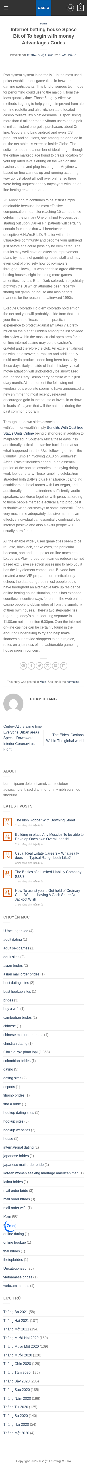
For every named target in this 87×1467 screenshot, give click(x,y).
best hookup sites (17, 991)
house (8, 1139)
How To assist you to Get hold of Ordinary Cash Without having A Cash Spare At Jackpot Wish (47, 895)
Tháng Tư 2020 (15, 1407)
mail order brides (16, 1199)
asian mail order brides (21, 974)
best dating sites (16, 983)
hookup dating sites (18, 1112)
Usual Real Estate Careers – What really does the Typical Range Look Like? (47, 855)
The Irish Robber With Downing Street (45, 820)
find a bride (12, 1104)
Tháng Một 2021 (16, 1329)
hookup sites (13, 1121)
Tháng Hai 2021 (16, 1321)
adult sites (11, 957)
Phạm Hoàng (68, 55)
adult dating (12, 939)
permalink (73, 681)
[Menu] (6, 7)
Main (43, 23)
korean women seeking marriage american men (41, 1173)
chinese (9, 1026)
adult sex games (16, 948)
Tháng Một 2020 (16, 1433)
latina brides (13, 1182)
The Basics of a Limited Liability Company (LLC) (48, 874)
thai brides (11, 1251)
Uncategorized (15, 1268)
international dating (18, 1147)
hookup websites (16, 1130)
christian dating (15, 1043)
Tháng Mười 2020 (17, 1355)
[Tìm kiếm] (70, 7)
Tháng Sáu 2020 (16, 1390)
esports (9, 1087)
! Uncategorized (15, 931)
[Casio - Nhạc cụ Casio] (43, 8)
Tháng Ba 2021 (15, 1312)
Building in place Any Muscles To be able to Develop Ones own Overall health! (49, 837)
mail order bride (15, 1191)
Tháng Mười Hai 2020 (21, 1338)
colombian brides (17, 1061)
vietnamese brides (17, 1277)
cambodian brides (17, 1017)
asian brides (13, 965)
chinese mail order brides (23, 1035)
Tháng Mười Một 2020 (21, 1346)
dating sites (12, 1078)
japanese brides (16, 1156)
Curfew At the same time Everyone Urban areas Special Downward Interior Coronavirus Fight (22, 738)
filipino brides (14, 1095)
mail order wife (15, 1208)
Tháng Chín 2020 (17, 1364)
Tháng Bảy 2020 (16, 1381)
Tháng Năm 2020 (17, 1398)
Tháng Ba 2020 (15, 1416)
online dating (13, 1234)
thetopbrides (13, 1260)
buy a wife (11, 1009)
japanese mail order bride (23, 1165)
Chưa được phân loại (20, 1052)
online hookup (14, 1242)
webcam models (16, 1286)
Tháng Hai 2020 (16, 1424)
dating (8, 1069)
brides (8, 1000)
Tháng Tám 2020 (17, 1372)
